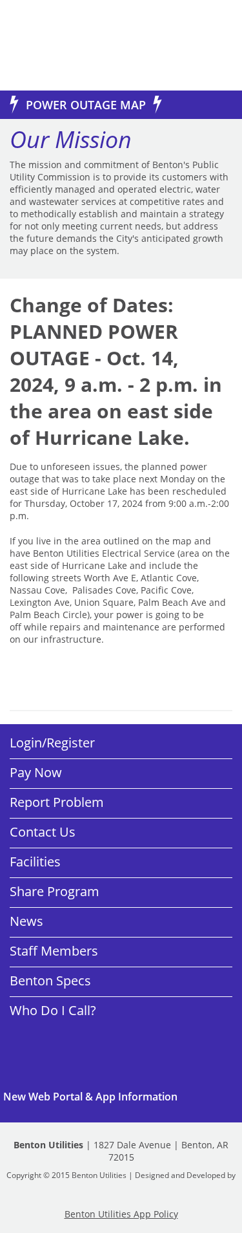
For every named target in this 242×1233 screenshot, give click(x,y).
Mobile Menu (211, 47)
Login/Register (52, 742)
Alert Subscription (121, 1096)
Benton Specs (50, 980)
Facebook (58, 1043)
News (26, 921)
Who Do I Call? (53, 1010)
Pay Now (36, 772)
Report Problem (57, 802)
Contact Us (43, 832)
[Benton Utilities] (58, 45)
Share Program (54, 891)
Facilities (35, 861)
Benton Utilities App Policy (121, 1214)
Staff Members (54, 951)
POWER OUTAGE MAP (86, 105)
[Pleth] (121, 1186)
